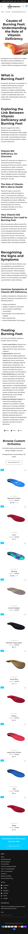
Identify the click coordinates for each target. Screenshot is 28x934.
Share (7, 430)
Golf (14, 789)
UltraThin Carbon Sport (14, 643)
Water (14, 825)
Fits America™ (14, 496)
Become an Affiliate (6, 876)
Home (2, 11)
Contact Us (4, 873)
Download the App (6, 859)
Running (14, 571)
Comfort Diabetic (14, 608)
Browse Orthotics (5, 861)
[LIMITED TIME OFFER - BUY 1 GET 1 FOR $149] (14, 1)
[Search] (23, 6)
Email (2, 912)
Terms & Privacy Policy (7, 878)
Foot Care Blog (5, 864)
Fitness (14, 716)
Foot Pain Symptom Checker (8, 866)
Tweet (14, 430)
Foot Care (8, 11)
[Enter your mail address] (25, 915)
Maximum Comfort (14, 498)
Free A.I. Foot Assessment (8, 869)
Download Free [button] (14, 846)
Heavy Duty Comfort (14, 752)
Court (14, 535)
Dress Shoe (14, 679)
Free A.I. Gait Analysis (6, 871)
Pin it (21, 430)
